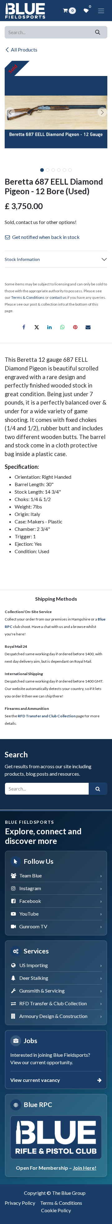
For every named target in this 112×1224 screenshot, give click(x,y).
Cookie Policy (56, 1210)
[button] (10, 112)
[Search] (97, 32)
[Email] (88, 327)
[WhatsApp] (63, 327)
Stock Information (22, 259)
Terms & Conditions (61, 1203)
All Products (24, 49)
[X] (37, 327)
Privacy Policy (20, 1203)
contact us (58, 297)
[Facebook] (24, 327)
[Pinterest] (75, 327)
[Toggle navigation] (101, 10)
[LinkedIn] (49, 327)
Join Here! (84, 1168)
